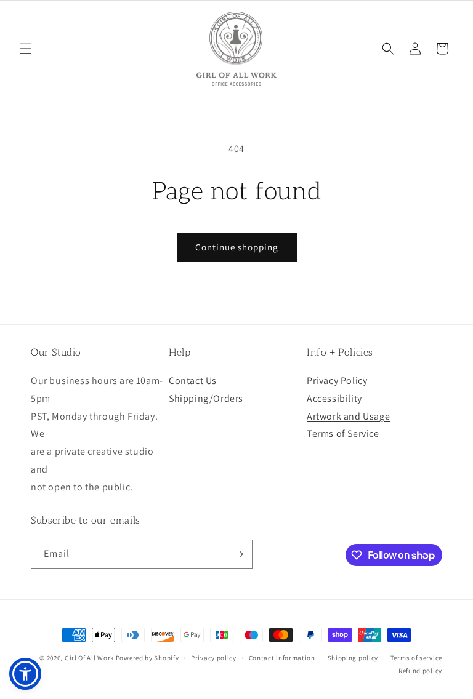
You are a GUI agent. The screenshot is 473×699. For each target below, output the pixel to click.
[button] (25, 48)
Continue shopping (236, 247)
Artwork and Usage (348, 416)
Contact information (282, 657)
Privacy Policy (337, 380)
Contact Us (193, 380)
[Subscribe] (238, 554)
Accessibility (334, 398)
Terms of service (416, 657)
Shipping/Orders (206, 398)
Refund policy (420, 670)
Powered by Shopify (147, 657)
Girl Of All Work (89, 657)
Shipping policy (353, 657)
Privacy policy (213, 657)
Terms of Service (343, 433)
